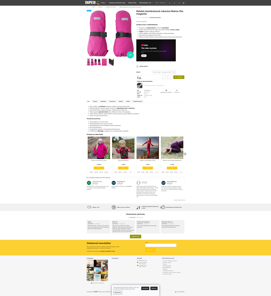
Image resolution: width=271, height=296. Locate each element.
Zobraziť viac (135, 236)
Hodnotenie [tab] (103, 101)
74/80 (142, 172)
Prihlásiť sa (150, 249)
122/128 (96, 172)
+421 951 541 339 (143, 265)
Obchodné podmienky (168, 270)
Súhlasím (154, 288)
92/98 (116, 172)
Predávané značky (167, 274)
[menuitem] (103, 3)
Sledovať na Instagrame (98, 283)
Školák (150, 95)
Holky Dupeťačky (167, 265)
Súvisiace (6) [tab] (112, 101)
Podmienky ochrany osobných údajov (171, 272)
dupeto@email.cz (143, 260)
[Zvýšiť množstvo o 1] (171, 77)
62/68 (138, 172)
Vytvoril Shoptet (180, 291)
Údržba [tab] (128, 101)
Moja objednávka (167, 267)
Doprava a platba (167, 262)
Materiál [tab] (121, 101)
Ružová (145, 93)
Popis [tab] (88, 101)
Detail (99, 168)
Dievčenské (146, 92)
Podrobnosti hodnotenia (155, 17)
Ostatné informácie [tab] (137, 101)
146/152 (106, 172)
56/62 (163, 172)
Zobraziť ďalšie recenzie (179, 200)
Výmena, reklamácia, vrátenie (170, 260)
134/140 (101, 172)
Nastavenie (118, 292)
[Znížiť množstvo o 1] (164, 77)
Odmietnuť (145, 288)
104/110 (125, 172)
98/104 (91, 172)
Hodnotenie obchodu (135, 214)
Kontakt (165, 264)
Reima (145, 96)
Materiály (165, 269)
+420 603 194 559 (143, 262)
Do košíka (179, 77)
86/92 (147, 172)
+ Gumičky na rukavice (154, 85)
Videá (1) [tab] (95, 101)
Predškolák (146, 95)
